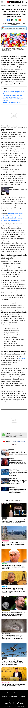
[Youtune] (18, 703)
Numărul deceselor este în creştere (13, 95)
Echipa (18, 700)
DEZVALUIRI (3, 5)
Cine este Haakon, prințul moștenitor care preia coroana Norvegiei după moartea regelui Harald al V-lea (13, 614)
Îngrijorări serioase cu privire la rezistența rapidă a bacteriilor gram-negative (13, 99)
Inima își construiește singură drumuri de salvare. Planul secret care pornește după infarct (18, 462)
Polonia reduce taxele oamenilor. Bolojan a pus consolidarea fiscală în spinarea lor (13, 567)
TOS (8, 693)
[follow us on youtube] (6, 441)
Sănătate (14, 24)
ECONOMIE (5, 563)
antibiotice (22, 358)
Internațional (6, 610)
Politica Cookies (17, 693)
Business (11, 187)
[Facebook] (6, 703)
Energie (4, 518)
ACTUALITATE (11, 5)
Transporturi (6, 633)
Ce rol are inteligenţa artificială (12, 102)
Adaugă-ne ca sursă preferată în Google (15, 28)
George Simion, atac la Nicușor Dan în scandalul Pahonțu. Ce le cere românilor (13, 685)
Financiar (24, 5)
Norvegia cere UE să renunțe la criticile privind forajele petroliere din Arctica (18, 482)
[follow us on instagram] (13, 441)
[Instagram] (10, 703)
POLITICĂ (18, 5)
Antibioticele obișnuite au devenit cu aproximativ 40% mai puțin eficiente (13, 92)
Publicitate (10, 700)
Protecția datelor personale (9, 696)
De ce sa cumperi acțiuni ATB (18, 189)
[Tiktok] (14, 703)
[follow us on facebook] (21, 441)
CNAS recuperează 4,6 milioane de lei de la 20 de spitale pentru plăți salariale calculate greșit (18, 452)
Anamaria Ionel (20, 23)
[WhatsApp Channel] (21, 703)
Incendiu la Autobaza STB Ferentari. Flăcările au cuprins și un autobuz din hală (13, 544)
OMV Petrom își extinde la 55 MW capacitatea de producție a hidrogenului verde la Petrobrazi (18, 473)
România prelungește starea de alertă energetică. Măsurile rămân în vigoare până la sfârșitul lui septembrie (14, 521)
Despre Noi (23, 696)
